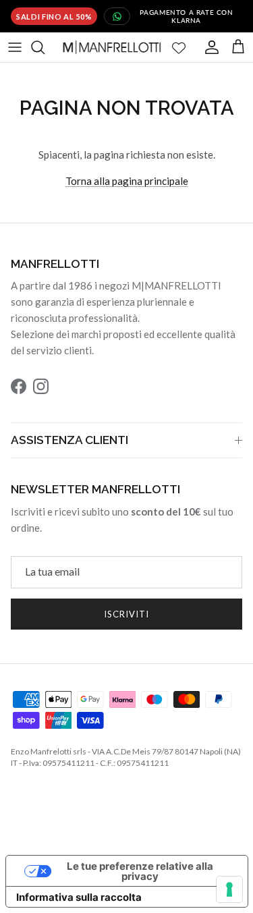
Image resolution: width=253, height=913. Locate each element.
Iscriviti (126, 612)
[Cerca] (44, 45)
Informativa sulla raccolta (79, 895)
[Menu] (15, 45)
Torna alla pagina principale (126, 179)
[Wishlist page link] (179, 45)
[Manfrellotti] (112, 45)
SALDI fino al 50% (54, 15)
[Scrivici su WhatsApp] (117, 15)
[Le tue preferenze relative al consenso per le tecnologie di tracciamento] (229, 889)
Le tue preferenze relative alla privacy (140, 869)
